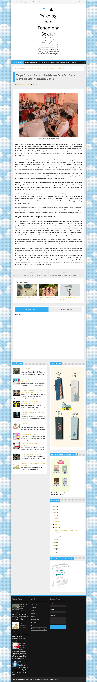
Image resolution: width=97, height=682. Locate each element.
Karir (78, 2)
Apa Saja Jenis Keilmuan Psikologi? (31, 454)
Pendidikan (52, 2)
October (57, 521)
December (58, 518)
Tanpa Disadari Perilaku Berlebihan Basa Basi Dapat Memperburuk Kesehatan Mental (49, 68)
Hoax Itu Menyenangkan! (29, 434)
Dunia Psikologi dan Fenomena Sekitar (48, 22)
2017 (54, 549)
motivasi (35, 613)
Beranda (15, 2)
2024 (54, 509)
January (57, 536)
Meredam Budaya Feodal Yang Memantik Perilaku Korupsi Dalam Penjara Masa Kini (38, 62)
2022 (54, 512)
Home (18, 68)
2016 (54, 552)
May (56, 524)
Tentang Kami (25, 2)
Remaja (72, 2)
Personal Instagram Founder (83, 679)
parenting (36, 619)
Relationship (62, 2)
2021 (54, 515)
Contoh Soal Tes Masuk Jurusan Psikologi (33, 369)
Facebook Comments (66, 309)
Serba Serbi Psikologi (39, 629)
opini (34, 616)
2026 (54, 506)
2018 (54, 546)
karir (34, 607)
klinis (23, 68)
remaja (35, 626)
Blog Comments (32, 309)
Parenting (42, 2)
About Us (24, 423)
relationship (36, 623)
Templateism (44, 679)
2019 (54, 543)
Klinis (34, 2)
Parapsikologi (24, 662)
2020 (54, 539)
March (57, 527)
